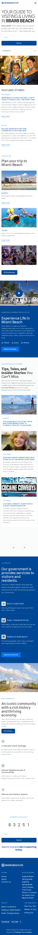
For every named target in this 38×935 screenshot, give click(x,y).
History (4, 125)
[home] (10, 3)
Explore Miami (28, 876)
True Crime (7, 454)
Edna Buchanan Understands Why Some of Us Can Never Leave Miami (19, 459)
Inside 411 (6, 418)
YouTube (14, 922)
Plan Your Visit (30, 906)
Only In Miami (27, 887)
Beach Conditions (15, 604)
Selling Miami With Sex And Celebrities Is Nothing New (14, 130)
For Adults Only (28, 895)
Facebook (5, 922)
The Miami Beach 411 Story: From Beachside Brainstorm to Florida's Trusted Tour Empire (17, 424)
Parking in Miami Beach (17, 637)
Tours (4, 231)
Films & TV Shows (29, 892)
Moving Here (27, 879)
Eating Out (28, 913)
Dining (6, 248)
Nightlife (25, 882)
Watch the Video (10, 349)
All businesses (9, 272)
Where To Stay (30, 909)
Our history (8, 731)
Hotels (4, 193)
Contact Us (6, 882)
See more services (11, 655)
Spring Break (6, 94)
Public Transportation (18, 620)
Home (3, 876)
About (4, 879)
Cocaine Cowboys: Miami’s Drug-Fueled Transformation (18, 505)
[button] (35, 3)
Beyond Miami (28, 898)
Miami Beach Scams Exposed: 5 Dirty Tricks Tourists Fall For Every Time (18, 99)
